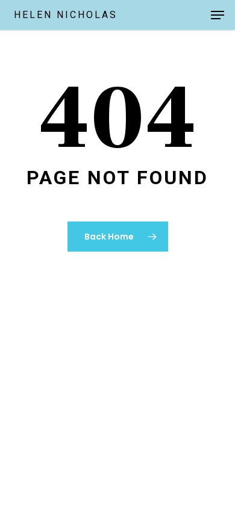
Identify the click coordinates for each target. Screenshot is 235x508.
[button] (217, 15)
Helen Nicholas (66, 14)
